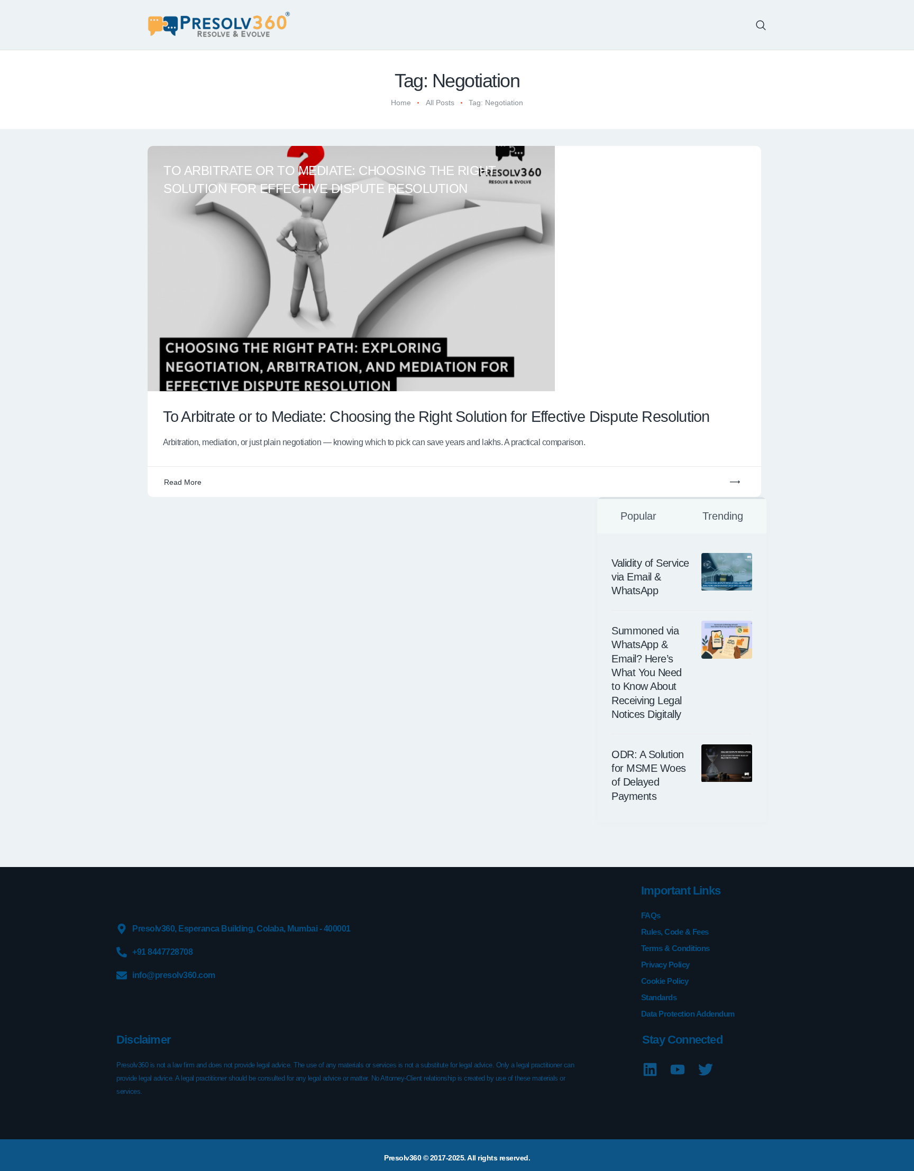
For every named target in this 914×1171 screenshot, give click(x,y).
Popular (638, 516)
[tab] (638, 515)
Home (401, 102)
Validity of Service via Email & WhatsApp (650, 577)
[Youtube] (678, 1069)
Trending (722, 516)
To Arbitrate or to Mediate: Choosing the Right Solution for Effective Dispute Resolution (329, 179)
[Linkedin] (649, 1069)
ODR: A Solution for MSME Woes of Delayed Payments (648, 775)
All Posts (440, 102)
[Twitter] (705, 1069)
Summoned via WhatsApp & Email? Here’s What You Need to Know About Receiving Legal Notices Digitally (646, 672)
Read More (183, 482)
